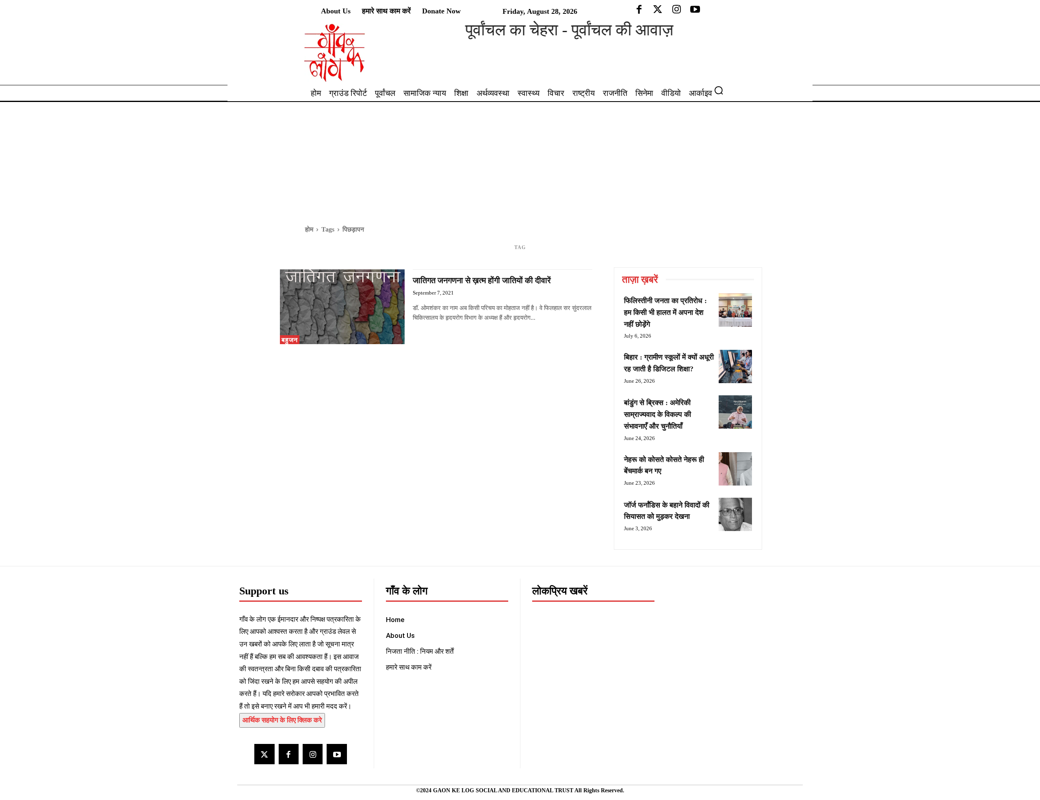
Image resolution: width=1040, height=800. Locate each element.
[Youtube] (337, 754)
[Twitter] (264, 754)
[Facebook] (289, 754)
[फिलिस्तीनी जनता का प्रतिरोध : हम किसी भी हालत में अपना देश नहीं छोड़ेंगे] (735, 310)
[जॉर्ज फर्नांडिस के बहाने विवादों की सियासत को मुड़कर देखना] (735, 514)
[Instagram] (313, 754)
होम (309, 229)
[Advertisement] (520, 163)
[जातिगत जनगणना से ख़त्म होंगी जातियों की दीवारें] (342, 306)
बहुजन (290, 339)
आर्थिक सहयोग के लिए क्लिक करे (282, 720)
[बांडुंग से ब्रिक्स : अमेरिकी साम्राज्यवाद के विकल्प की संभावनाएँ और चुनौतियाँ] (735, 412)
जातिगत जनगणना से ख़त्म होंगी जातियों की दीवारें (482, 280)
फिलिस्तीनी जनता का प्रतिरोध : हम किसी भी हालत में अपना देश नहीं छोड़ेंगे (665, 312)
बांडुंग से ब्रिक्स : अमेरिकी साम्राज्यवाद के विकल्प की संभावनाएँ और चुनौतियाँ (657, 414)
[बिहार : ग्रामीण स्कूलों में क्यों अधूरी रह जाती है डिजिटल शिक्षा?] (735, 366)
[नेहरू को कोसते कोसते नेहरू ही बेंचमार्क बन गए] (735, 469)
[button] (722, 90)
